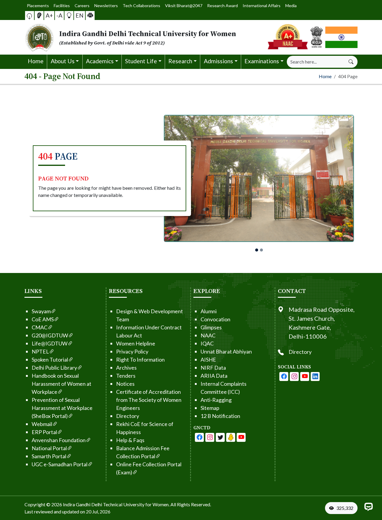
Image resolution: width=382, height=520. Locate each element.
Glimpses (211, 327)
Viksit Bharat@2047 (183, 5)
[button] (29, 15)
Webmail (42, 424)
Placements (38, 5)
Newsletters (106, 5)
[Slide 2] (261, 250)
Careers (82, 5)
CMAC (39, 327)
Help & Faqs (130, 440)
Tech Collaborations (141, 5)
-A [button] (59, 15)
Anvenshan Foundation (59, 440)
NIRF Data (213, 367)
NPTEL (40, 351)
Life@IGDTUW (49, 343)
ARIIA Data (214, 375)
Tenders (125, 375)
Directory (127, 416)
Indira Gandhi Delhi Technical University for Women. (116, 504)
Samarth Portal (49, 456)
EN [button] (80, 15)
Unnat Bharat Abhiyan (226, 351)
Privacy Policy (132, 351)
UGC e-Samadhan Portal (59, 464)
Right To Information (140, 359)
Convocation (215, 319)
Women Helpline (135, 343)
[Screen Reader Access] (39, 15)
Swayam (41, 311)
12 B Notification (220, 416)
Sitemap (210, 408)
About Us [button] (63, 61)
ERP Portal (44, 432)
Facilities (62, 5)
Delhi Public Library (54, 367)
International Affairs (262, 5)
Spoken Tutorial (50, 359)
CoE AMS (43, 319)
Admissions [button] (218, 61)
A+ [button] (49, 15)
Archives (126, 367)
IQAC (207, 343)
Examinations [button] (261, 61)
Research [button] (180, 61)
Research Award (222, 5)
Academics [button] (100, 61)
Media (291, 5)
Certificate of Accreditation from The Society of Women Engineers (148, 399)
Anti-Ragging (216, 399)
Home (36, 61)
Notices (125, 383)
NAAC (208, 335)
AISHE (208, 359)
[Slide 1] (256, 250)
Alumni (209, 311)
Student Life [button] (141, 61)
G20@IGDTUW (50, 335)
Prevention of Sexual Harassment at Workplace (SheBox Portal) (62, 407)
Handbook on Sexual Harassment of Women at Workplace (61, 383)
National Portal (49, 448)
